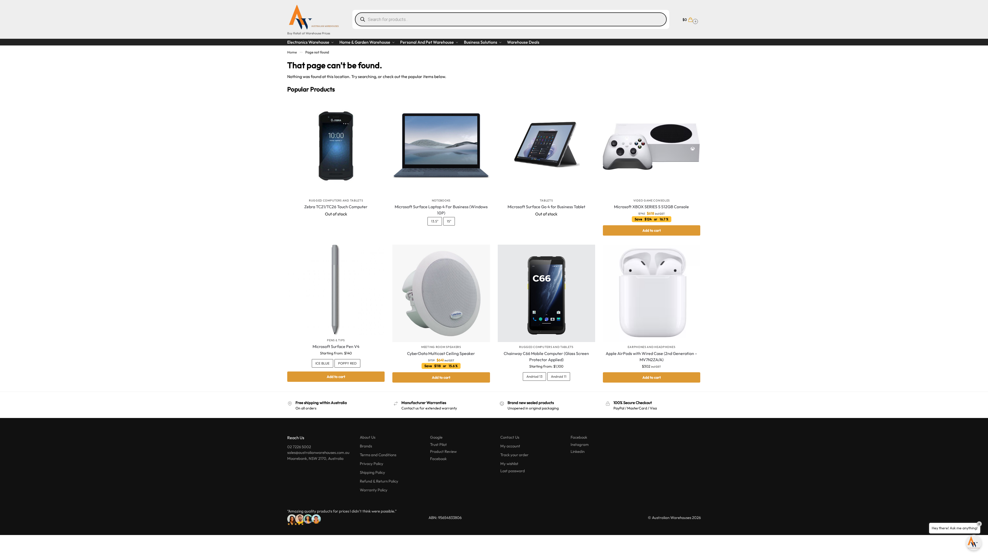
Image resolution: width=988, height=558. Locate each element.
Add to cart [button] (651, 230)
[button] (689, 19)
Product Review (443, 451)
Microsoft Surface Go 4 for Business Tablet (546, 206)
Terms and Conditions (378, 454)
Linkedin (578, 451)
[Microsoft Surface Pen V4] (336, 290)
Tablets (546, 200)
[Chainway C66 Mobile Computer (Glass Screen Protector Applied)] (546, 293)
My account (510, 446)
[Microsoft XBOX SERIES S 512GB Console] (651, 146)
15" (449, 221)
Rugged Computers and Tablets (336, 200)
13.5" (434, 221)
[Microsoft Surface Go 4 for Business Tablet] (546, 146)
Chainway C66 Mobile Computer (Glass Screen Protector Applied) (546, 356)
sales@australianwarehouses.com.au (318, 452)
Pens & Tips (336, 340)
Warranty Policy (373, 489)
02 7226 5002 (299, 446)
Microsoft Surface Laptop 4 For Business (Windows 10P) (441, 209)
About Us (367, 437)
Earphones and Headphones (651, 347)
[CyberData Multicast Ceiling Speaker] (441, 293)
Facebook (438, 458)
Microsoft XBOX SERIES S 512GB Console (651, 206)
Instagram (580, 444)
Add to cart (336, 376)
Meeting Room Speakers (441, 347)
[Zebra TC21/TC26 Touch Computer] (336, 146)
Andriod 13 (534, 376)
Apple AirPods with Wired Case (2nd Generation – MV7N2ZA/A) (651, 356)
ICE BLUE (322, 363)
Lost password (512, 470)
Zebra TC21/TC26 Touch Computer (336, 206)
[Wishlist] (377, 106)
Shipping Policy (372, 472)
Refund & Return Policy (379, 481)
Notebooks (441, 200)
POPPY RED (347, 363)
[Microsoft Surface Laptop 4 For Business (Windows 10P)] (441, 146)
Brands (366, 446)
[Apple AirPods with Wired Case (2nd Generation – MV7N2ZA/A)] (651, 293)
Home (292, 52)
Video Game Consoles (651, 200)
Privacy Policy (371, 463)
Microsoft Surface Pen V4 (336, 346)
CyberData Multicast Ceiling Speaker (441, 353)
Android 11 (558, 376)
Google (436, 437)
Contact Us (509, 437)
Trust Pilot (438, 444)
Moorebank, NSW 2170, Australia (315, 458)
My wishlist (509, 463)
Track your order (514, 454)
